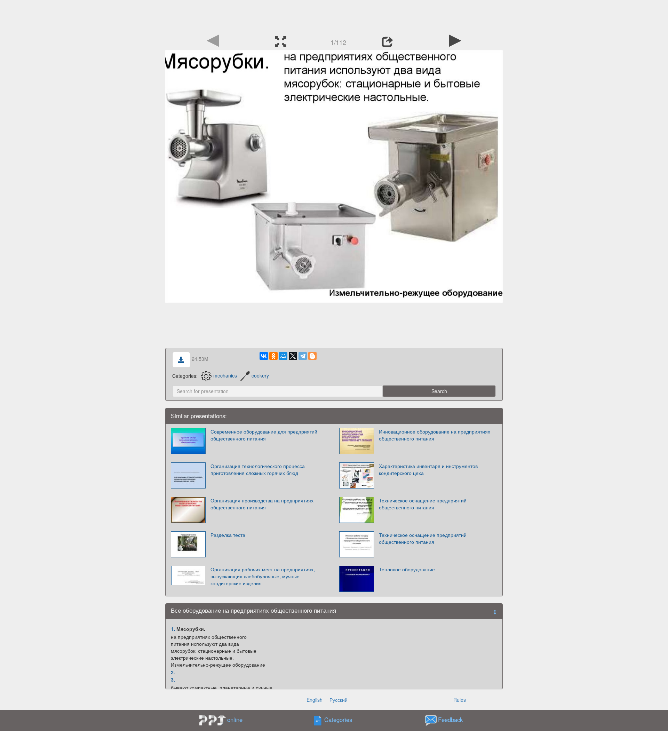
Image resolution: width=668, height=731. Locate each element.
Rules (459, 699)
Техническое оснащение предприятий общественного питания (423, 504)
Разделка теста (227, 534)
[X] (293, 356)
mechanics (225, 375)
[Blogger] (312, 356)
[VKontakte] (264, 356)
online (234, 719)
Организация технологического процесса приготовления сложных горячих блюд (257, 469)
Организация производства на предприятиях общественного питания (261, 504)
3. (173, 679)
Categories (338, 719)
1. (173, 628)
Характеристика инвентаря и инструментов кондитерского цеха (428, 469)
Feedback (450, 719)
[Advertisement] (334, 15)
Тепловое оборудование (407, 569)
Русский (338, 699)
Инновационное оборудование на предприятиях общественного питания (434, 435)
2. (173, 672)
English (315, 699)
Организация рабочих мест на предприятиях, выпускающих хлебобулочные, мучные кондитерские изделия (262, 576)
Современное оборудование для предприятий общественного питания (263, 435)
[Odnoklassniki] (273, 356)
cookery (260, 375)
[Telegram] (303, 356)
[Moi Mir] (283, 356)
